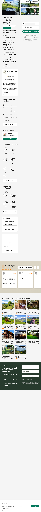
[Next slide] (38, 267)
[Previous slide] (35, 267)
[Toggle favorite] (3, 301)
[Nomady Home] (7, 2)
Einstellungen (19, 506)
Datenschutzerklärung (34, 383)
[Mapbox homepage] (5, 246)
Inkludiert (10, 138)
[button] (30, 23)
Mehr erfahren (10, 510)
